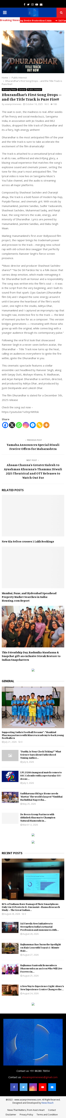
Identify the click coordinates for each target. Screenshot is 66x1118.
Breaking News (9, 89)
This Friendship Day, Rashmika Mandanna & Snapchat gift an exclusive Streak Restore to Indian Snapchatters (31, 656)
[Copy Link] (39, 425)
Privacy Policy (26, 1114)
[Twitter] (23, 1087)
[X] (12, 425)
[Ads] (33, 670)
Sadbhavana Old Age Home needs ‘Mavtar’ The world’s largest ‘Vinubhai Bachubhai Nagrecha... (41, 796)
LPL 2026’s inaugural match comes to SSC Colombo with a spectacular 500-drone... (41, 775)
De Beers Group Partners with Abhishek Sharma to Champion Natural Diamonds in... (37, 817)
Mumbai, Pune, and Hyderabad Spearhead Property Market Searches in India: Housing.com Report (29, 596)
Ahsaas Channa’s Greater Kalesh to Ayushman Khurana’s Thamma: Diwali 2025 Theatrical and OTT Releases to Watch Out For (33, 471)
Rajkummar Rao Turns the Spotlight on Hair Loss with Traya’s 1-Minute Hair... (40, 947)
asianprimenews (13, 104)
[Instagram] (26, 425)
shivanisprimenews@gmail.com (40, 1077)
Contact (52, 1110)
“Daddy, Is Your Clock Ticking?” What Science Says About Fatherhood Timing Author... (40, 754)
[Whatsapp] (19, 425)
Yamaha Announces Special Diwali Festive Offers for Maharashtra (33, 447)
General (22, 89)
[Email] (52, 1087)
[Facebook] (5, 425)
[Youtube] (42, 1087)
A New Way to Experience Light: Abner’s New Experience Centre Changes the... (42, 988)
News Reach (48, 1102)
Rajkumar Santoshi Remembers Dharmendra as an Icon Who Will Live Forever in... (41, 968)
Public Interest (34, 89)
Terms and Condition (47, 1114)
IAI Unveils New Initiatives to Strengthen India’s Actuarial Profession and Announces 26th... (39, 926)
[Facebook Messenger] (33, 425)
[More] (46, 425)
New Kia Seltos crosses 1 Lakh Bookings (28, 541)
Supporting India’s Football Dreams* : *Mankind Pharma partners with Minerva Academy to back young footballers (33, 735)
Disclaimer (11, 1114)
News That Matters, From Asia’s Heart (26, 1110)
